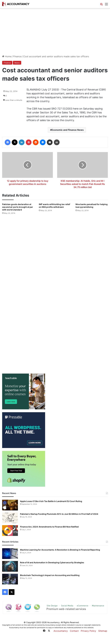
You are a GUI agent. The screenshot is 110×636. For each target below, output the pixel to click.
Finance (17, 56)
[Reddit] (36, 142)
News (17, 63)
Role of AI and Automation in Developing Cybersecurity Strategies (52, 562)
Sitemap (102, 630)
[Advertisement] (55, 33)
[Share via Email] (50, 142)
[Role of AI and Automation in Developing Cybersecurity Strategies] (10, 566)
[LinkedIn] (21, 142)
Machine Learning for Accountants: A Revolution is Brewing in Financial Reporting (60, 550)
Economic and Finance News (68, 129)
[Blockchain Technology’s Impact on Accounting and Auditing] (10, 579)
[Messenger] (43, 142)
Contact (74, 630)
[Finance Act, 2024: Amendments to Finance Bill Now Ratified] (10, 530)
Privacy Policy (88, 630)
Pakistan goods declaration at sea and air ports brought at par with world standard (17, 207)
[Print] (57, 142)
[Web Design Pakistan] (55, 607)
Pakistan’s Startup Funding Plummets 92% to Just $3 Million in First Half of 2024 (59, 514)
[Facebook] (7, 142)
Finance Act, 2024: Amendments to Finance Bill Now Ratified (49, 526)
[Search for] (101, 5)
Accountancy (61, 630)
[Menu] (106, 5)
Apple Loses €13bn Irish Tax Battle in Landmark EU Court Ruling (51, 501)
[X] (14, 142)
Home (7, 56)
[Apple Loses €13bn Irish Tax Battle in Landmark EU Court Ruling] (10, 505)
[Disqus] (55, 255)
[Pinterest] (29, 142)
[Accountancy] (15, 4)
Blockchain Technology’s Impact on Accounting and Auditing (49, 575)
